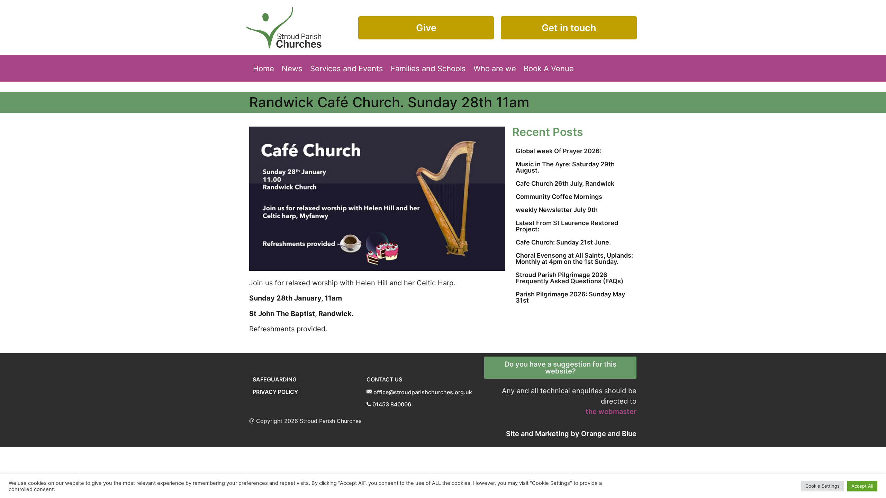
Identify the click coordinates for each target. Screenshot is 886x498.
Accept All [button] (862, 486)
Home (263, 68)
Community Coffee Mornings (559, 196)
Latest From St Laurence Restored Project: (567, 226)
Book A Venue (549, 68)
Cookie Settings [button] (822, 486)
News (292, 68)
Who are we (494, 68)
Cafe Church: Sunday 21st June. (563, 242)
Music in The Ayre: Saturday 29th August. (565, 167)
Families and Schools (428, 68)
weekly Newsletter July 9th (557, 209)
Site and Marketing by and (571, 434)
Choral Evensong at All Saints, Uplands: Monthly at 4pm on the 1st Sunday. (574, 258)
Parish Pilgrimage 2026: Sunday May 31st (570, 297)
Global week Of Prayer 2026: (559, 151)
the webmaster (611, 411)
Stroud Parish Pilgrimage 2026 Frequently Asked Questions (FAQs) (569, 278)
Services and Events (346, 68)
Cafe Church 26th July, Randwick (565, 183)
